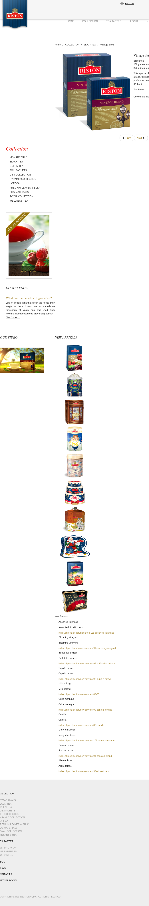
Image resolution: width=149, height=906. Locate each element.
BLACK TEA (90, 44)
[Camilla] (75, 519)
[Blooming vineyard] (75, 384)
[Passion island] (75, 573)
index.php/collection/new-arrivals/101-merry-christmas (87, 740)
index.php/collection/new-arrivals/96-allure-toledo (84, 771)
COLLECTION (72, 44)
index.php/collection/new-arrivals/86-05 (79, 694)
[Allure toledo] (75, 600)
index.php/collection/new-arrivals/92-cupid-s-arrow (85, 679)
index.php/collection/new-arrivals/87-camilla (81, 725)
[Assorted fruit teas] (75, 357)
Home (58, 44)
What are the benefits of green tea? (29, 298)
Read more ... (13, 317)
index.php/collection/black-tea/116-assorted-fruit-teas (86, 632)
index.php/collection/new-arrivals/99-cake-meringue (85, 709)
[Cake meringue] (75, 492)
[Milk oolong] (75, 465)
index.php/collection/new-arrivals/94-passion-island (85, 756)
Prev (128, 138)
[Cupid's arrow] (75, 438)
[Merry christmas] (75, 546)
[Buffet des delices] (75, 411)
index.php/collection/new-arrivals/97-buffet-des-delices (87, 663)
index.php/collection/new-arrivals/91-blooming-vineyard (87, 648)
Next (139, 138)
